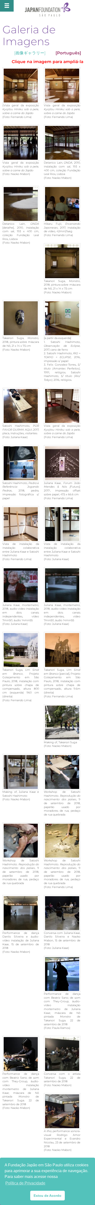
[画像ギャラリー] (30, 53)
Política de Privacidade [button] (25, 1183)
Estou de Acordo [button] (47, 1196)
